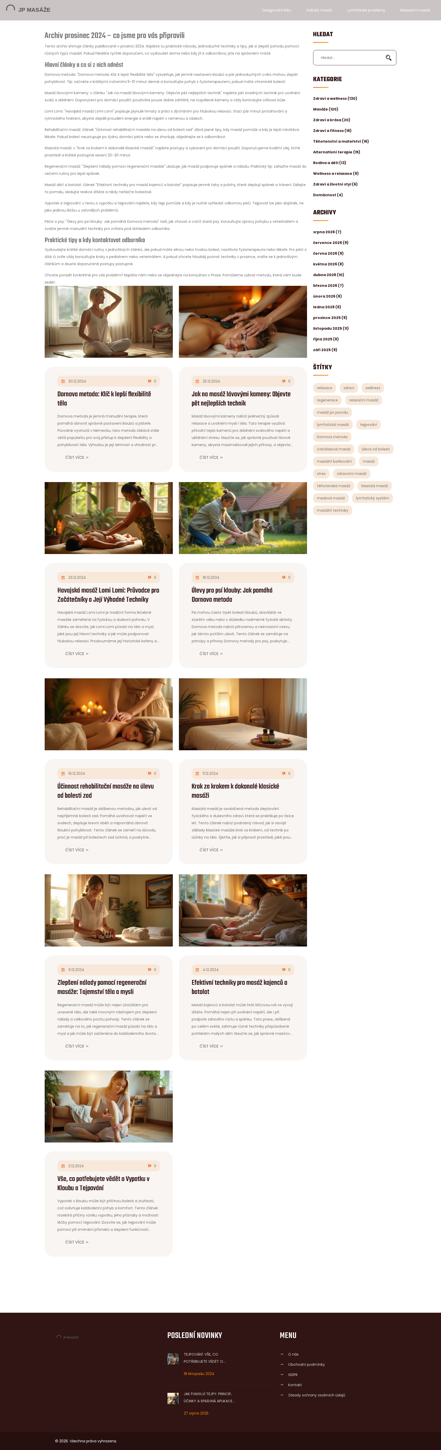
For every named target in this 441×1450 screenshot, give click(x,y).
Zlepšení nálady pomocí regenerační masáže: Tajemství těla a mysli (101, 987)
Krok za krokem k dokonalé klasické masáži (235, 791)
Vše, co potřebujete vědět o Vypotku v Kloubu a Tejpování (103, 1184)
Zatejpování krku (276, 10)
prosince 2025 (330, 317)
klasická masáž (374, 485)
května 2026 (328, 264)
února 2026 (327, 296)
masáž (369, 461)
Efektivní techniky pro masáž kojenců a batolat (239, 987)
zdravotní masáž (351, 473)
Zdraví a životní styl (335, 184)
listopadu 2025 (331, 328)
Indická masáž (319, 10)
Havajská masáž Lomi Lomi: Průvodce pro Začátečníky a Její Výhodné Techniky (108, 595)
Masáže (325, 109)
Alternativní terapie (336, 152)
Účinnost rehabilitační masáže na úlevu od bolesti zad (105, 791)
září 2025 (325, 349)
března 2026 (328, 285)
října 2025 (326, 339)
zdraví (349, 387)
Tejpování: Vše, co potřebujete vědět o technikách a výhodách (206, 1358)
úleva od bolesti (376, 449)
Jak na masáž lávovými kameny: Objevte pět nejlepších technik (241, 399)
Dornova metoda (332, 436)
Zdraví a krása (331, 119)
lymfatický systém (372, 498)
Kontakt (295, 1384)
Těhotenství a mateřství (341, 141)
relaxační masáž (363, 400)
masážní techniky (332, 510)
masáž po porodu (332, 412)
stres (321, 473)
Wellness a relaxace (336, 173)
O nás (293, 1354)
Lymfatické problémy (366, 10)
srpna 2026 (327, 232)
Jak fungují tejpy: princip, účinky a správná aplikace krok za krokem (208, 1398)
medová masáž (331, 498)
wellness (372, 387)
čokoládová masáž (333, 449)
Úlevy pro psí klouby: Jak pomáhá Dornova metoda (232, 595)
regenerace (327, 400)
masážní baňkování (334, 461)
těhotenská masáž (333, 485)
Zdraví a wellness (335, 98)
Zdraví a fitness (332, 130)
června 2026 (328, 253)
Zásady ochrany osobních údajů (316, 1395)
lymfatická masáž (333, 424)
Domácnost (328, 195)
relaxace (324, 387)
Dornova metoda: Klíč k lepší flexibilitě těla (104, 399)
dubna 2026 (328, 274)
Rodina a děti (329, 162)
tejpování (368, 424)
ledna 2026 (327, 307)
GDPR (293, 1374)
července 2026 (331, 242)
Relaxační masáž (415, 10)
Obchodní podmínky (306, 1364)
